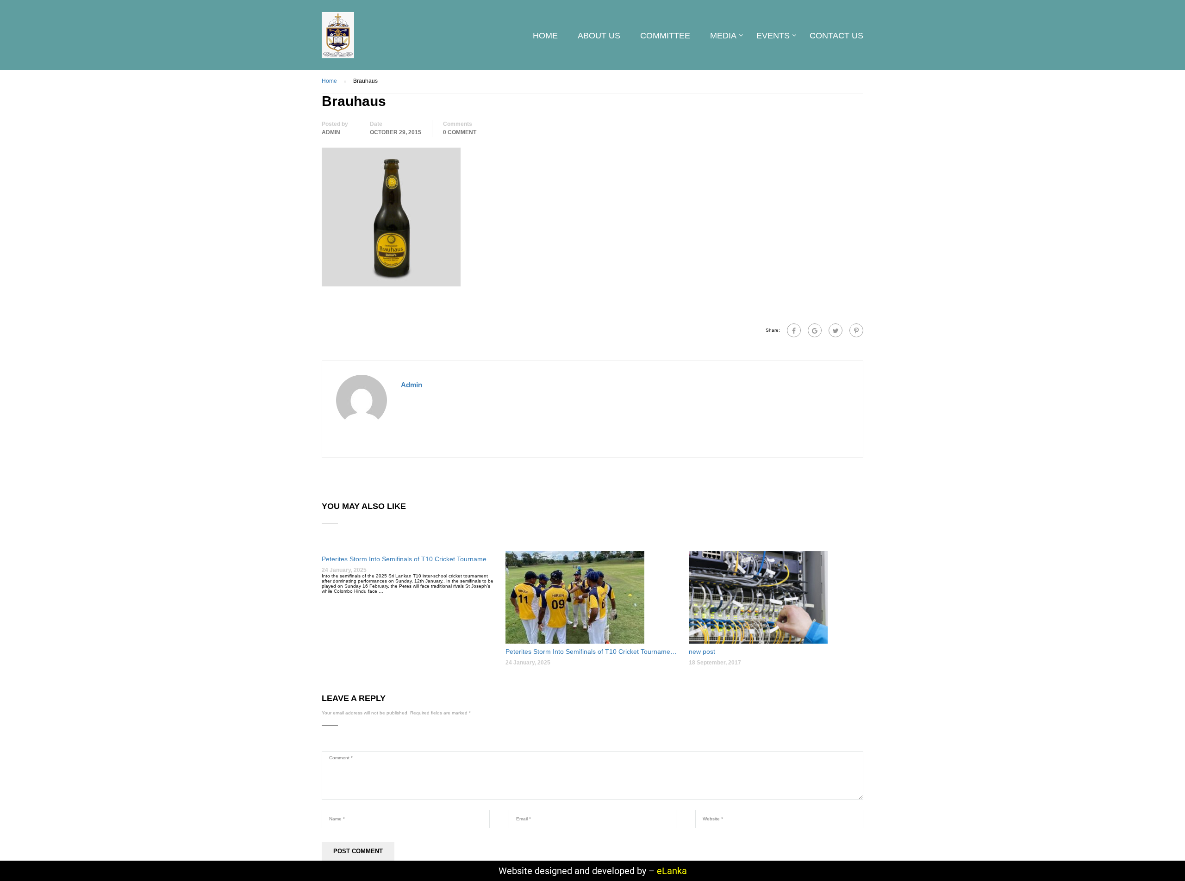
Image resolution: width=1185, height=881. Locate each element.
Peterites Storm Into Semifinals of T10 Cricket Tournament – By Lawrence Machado (409, 559)
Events (773, 35)
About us (599, 35)
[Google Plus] (815, 330)
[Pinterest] (856, 330)
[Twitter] (835, 330)
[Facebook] (794, 330)
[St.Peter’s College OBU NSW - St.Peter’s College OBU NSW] (338, 40)
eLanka (672, 870)
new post (702, 651)
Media (723, 35)
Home (545, 35)
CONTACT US (836, 35)
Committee (665, 35)
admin (331, 132)
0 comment (459, 132)
